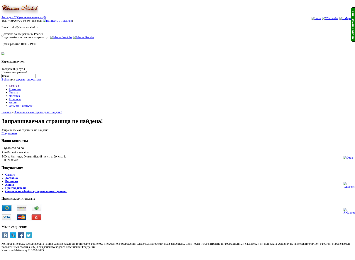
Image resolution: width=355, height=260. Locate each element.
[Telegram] (57, 20)
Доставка (15, 95)
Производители (15, 187)
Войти (5, 79)
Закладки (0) (9, 17)
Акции (13, 102)
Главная (14, 85)
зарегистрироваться (28, 79)
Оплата (13, 92)
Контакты (15, 89)
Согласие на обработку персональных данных (36, 191)
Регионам (15, 99)
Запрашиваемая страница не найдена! (38, 112)
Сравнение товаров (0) (31, 17)
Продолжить (9, 133)
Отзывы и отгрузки (21, 105)
